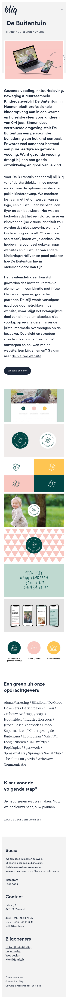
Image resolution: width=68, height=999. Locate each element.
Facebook (12, 884)
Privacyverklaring (14, 977)
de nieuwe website (26, 356)
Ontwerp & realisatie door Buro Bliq (23, 986)
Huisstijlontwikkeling (19, 947)
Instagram (12, 879)
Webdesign (13, 955)
